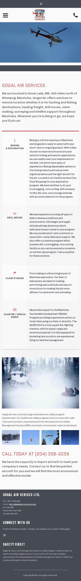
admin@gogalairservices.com (22, 504)
